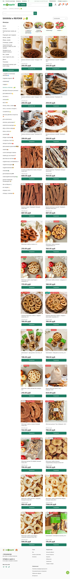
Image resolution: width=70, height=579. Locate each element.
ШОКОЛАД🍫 (6, 134)
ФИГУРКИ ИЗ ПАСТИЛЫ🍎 (9, 158)
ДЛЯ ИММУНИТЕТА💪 (8, 93)
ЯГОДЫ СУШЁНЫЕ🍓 (8, 137)
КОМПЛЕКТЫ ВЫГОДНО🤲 (9, 125)
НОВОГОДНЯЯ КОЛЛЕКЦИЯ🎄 (10, 176)
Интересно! (35, 575)
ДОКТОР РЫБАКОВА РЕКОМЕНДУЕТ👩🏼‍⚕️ (7, 180)
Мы (3, 1)
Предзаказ (56, 106)
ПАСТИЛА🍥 (6, 96)
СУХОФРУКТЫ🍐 (7, 111)
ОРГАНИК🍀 (6, 99)
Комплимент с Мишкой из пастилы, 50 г (56, 352)
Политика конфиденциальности (39, 568)
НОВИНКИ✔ (49, 30)
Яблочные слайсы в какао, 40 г (29, 244)
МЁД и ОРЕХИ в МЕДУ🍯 (9, 128)
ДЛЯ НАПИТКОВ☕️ (7, 119)
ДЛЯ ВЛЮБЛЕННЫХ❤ (8, 173)
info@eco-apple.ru (62, 1)
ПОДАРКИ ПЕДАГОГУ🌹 (38, 31)
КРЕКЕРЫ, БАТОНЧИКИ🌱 (9, 122)
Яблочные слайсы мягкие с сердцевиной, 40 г (53, 245)
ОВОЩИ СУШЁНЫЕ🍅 (8, 143)
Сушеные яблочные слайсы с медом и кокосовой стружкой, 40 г (55, 316)
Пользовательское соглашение (39, 571)
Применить (11, 70)
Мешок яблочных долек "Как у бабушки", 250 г (53, 389)
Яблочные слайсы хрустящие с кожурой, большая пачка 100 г (29, 536)
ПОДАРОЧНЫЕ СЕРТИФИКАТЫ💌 (11, 161)
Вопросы (18, 1)
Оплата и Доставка (36, 554)
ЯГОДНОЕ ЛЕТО (6, 190)
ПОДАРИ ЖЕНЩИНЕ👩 (8, 164)
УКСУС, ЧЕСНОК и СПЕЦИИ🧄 (10, 108)
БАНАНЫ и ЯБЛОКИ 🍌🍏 (9, 87)
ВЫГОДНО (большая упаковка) (10, 90)
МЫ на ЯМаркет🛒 (7, 184)
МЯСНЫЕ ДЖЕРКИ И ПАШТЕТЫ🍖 (10, 115)
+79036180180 (52, 1)
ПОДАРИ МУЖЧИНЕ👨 (8, 167)
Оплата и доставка (10, 1)
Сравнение (48, 561)
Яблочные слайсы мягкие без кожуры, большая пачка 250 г (56, 499)
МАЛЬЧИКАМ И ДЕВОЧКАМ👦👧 (11, 146)
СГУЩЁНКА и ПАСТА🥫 (8, 140)
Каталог (23, 4)
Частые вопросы (50, 554)
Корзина (48, 556)
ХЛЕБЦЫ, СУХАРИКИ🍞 (8, 193)
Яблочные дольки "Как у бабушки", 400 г (56, 424)
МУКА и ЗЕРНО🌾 (7, 131)
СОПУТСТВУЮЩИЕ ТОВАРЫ (9, 152)
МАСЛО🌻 (5, 102)
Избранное (48, 559)
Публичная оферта (36, 573)
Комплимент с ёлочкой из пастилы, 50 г (56, 535)
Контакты (24, 1)
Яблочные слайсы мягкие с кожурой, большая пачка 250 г (31, 499)
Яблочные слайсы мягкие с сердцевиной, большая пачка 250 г (55, 462)
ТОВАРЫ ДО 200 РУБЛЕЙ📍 (9, 155)
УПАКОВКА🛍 (6, 170)
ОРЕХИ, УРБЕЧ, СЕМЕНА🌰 (9, 105)
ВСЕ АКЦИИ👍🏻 (6, 187)
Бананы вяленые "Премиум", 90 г (54, 97)
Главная (5, 8)
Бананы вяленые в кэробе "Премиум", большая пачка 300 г (55, 207)
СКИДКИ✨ (59, 30)
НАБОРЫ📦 (5, 149)
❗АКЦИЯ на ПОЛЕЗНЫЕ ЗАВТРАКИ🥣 (28, 32)
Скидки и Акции (49, 563)
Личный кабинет (50, 552)
